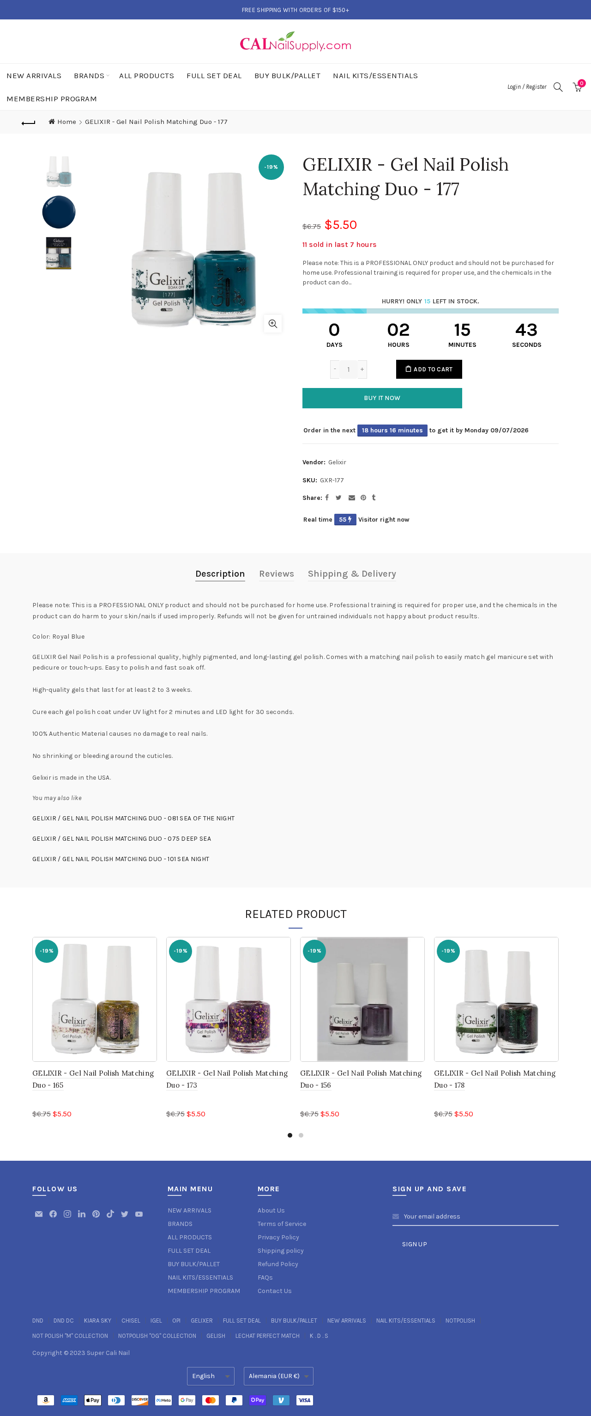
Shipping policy (281, 1251)
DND (37, 1320)
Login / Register (526, 86)
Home (66, 121)
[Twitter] (125, 1218)
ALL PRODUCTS (146, 75)
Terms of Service (282, 1224)
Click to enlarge (273, 323)
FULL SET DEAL (214, 75)
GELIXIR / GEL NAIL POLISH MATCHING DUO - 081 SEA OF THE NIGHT (133, 818)
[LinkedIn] (82, 1218)
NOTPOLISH (460, 1320)
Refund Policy (278, 1264)
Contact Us (275, 1291)
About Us (271, 1210)
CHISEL (130, 1320)
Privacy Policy (278, 1237)
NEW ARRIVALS (33, 75)
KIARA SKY (97, 1320)
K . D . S (319, 1335)
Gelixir (337, 462)
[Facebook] (54, 1218)
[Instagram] (68, 1218)
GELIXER (202, 1320)
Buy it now (382, 398)
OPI (176, 1320)
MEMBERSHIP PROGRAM (51, 98)
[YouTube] (139, 1218)
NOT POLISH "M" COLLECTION (70, 1335)
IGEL (156, 1320)
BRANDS (89, 75)
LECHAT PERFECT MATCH (267, 1335)
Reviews (276, 573)
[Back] (28, 122)
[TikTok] (111, 1218)
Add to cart (433, 369)
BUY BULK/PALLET (287, 75)
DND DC (64, 1320)
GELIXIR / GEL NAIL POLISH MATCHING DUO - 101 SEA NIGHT (120, 859)
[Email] (39, 1218)
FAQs (265, 1277)
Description (220, 573)
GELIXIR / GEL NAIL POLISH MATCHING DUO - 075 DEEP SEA (121, 839)
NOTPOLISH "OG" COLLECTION (157, 1335)
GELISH (215, 1335)
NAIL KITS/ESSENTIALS (375, 75)
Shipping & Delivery (352, 573)
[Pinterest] (97, 1218)
